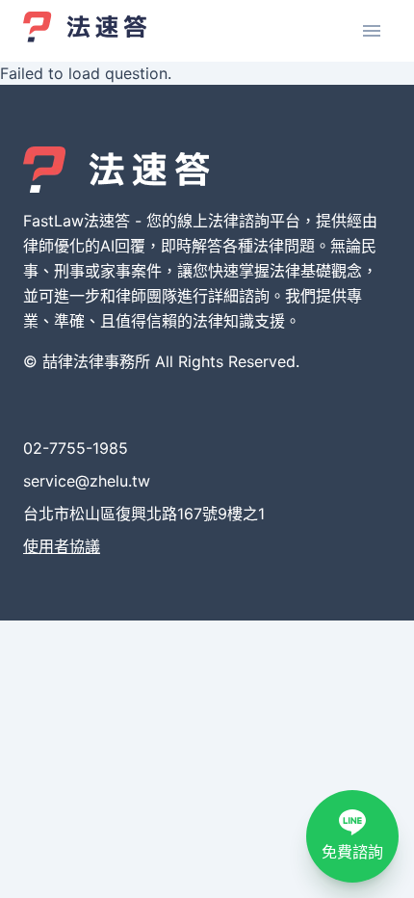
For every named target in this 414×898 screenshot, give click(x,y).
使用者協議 (61, 546)
